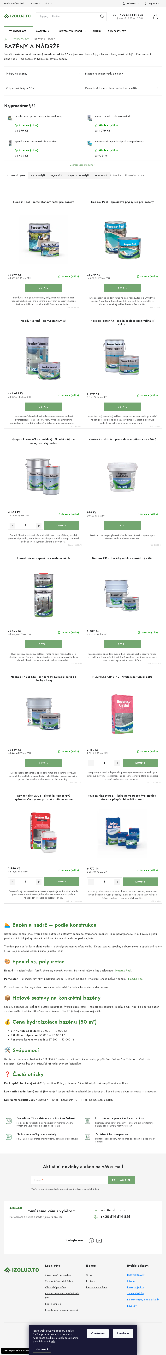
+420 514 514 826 (130, 15)
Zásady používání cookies (58, 1275)
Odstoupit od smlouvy (16, 1350)
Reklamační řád (53, 1303)
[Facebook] (91, 1240)
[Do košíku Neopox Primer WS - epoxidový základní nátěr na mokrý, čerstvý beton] (61, 525)
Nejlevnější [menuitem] (38, 175)
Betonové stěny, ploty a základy (143, 1299)
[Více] (152, 31)
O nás (89, 1275)
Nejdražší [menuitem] (56, 175)
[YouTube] (99, 1240)
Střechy (131, 1281)
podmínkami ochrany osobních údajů (80, 1189)
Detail (43, 288)
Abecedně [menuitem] (101, 175)
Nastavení (42, 1349)
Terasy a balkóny (135, 1293)
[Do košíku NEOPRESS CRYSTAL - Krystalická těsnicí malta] (140, 763)
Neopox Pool (123, 970)
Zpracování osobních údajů (59, 1281)
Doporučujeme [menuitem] (16, 175)
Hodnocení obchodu (14, 3)
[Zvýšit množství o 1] (39, 526)
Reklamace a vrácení (96, 1287)
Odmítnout (98, 1333)
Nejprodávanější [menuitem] (78, 175)
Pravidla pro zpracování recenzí (61, 1310)
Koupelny (131, 1305)
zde (53, 1341)
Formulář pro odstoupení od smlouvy (62, 1295)
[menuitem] (18, 31)
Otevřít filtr (20, 188)
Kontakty (35, 3)
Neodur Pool (135, 979)
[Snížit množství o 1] (12, 526)
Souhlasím (123, 1333)
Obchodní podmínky (55, 1287)
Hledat (102, 16)
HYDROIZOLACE (136, 1275)
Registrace (154, 3)
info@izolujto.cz (113, 1210)
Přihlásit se (121, 1180)
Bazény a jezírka (135, 1287)
